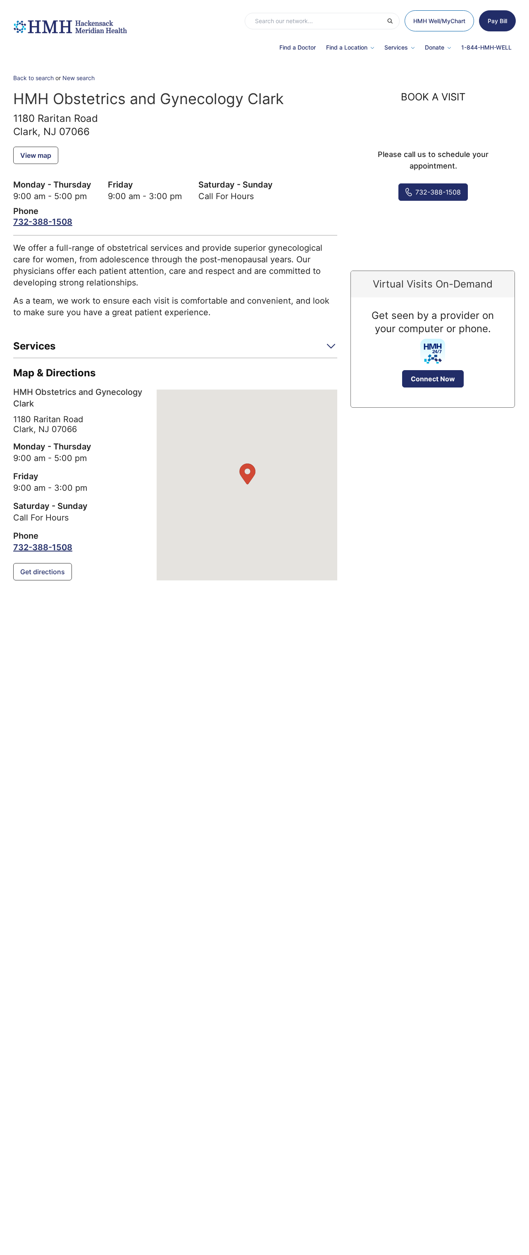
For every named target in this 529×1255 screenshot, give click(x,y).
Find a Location (346, 47)
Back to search (33, 77)
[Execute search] (393, 21)
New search (78, 77)
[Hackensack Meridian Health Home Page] (70, 22)
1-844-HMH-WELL (486, 47)
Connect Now (433, 379)
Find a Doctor (297, 47)
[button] (175, 349)
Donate (434, 47)
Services (396, 47)
